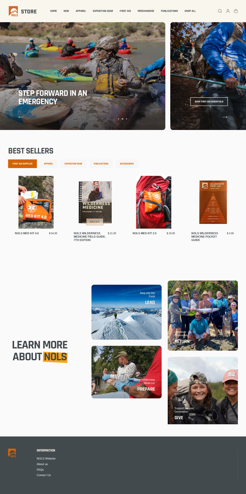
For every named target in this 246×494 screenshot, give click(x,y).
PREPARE (146, 389)
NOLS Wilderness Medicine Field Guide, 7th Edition (90, 236)
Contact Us (44, 475)
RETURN (182, 341)
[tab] (22, 163)
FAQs (40, 469)
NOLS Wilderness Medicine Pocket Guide (204, 236)
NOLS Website (46, 458)
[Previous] (21, 117)
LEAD (150, 302)
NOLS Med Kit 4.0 (27, 233)
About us (42, 464)
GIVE (178, 417)
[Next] (225, 117)
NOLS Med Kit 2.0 (144, 233)
